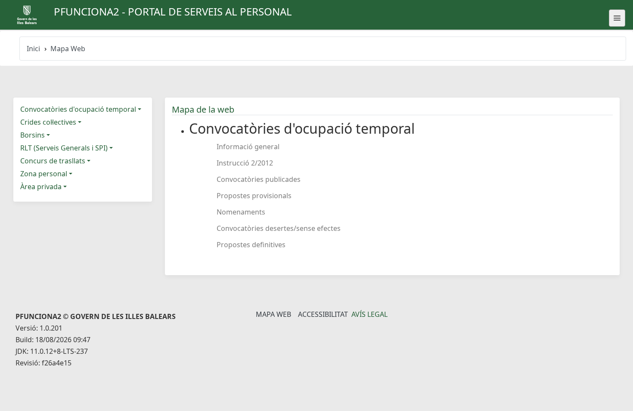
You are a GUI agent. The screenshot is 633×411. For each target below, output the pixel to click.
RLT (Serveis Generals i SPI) (64, 148)
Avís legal (369, 314)
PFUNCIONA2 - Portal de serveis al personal (173, 11)
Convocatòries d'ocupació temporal (78, 109)
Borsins (32, 135)
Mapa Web (273, 314)
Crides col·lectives (48, 122)
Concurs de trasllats (52, 161)
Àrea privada (41, 186)
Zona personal (43, 173)
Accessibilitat (323, 314)
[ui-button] (617, 18)
